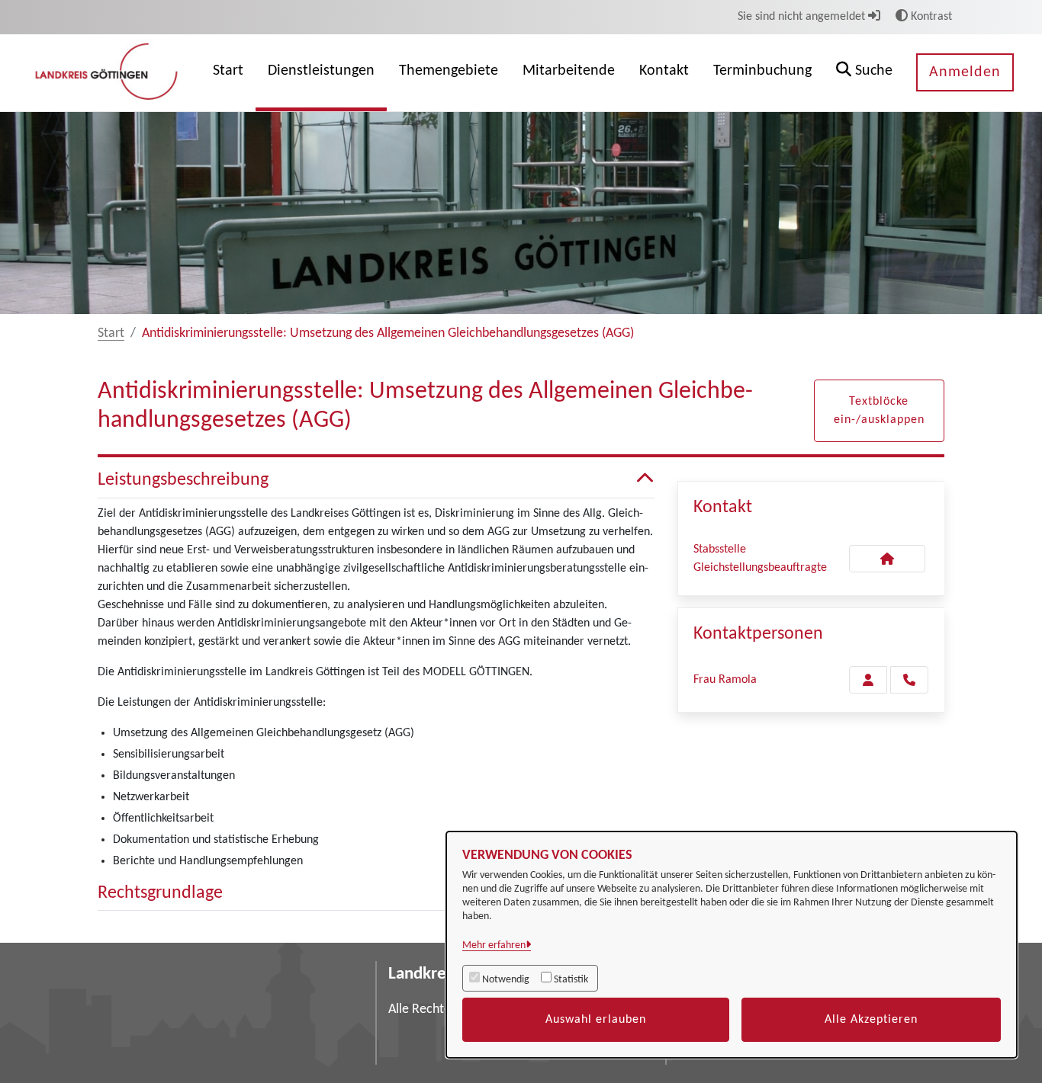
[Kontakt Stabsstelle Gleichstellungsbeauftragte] (887, 558)
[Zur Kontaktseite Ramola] (868, 680)
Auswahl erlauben (595, 1020)
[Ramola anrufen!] (909, 680)
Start (111, 333)
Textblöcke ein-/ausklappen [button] (879, 411)
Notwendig (505, 979)
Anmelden (965, 72)
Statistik (571, 979)
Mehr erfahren (494, 945)
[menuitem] (228, 72)
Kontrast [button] (930, 17)
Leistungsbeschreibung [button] (183, 480)
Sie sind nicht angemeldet (803, 17)
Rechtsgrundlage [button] (160, 893)
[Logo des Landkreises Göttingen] (108, 72)
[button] (864, 72)
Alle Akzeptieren (871, 1020)
